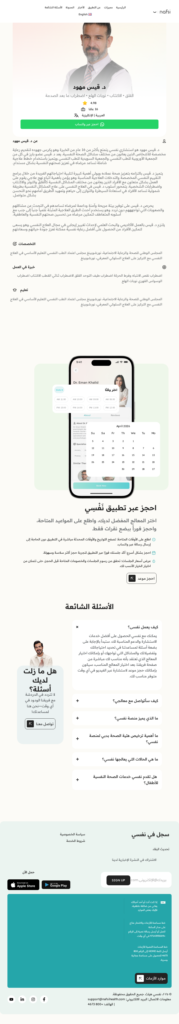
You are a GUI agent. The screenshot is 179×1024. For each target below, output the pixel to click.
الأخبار (81, 7)
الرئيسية (121, 7)
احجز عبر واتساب (86, 124)
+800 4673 (95, 1004)
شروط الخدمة (75, 841)
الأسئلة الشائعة (53, 7)
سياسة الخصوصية (72, 834)
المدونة (70, 7)
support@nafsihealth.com (106, 999)
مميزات (108, 7)
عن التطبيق (94, 7)
